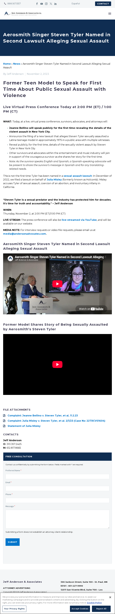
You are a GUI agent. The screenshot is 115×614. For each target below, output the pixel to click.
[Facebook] (37, 4)
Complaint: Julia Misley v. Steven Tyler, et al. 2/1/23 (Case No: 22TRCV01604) (56, 420)
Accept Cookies (80, 608)
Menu (109, 13)
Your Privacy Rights (14, 608)
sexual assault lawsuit (78, 175)
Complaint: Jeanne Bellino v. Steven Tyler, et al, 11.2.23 (43, 415)
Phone (9, 494)
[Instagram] (46, 4)
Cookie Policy (94, 602)
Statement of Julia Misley (24, 426)
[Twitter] (51, 4)
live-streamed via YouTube (79, 219)
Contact (103, 3)
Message (10, 506)
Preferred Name (13, 470)
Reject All (101, 608)
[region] (57, 603)
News (16, 63)
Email (9, 482)
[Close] (110, 597)
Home (7, 63)
